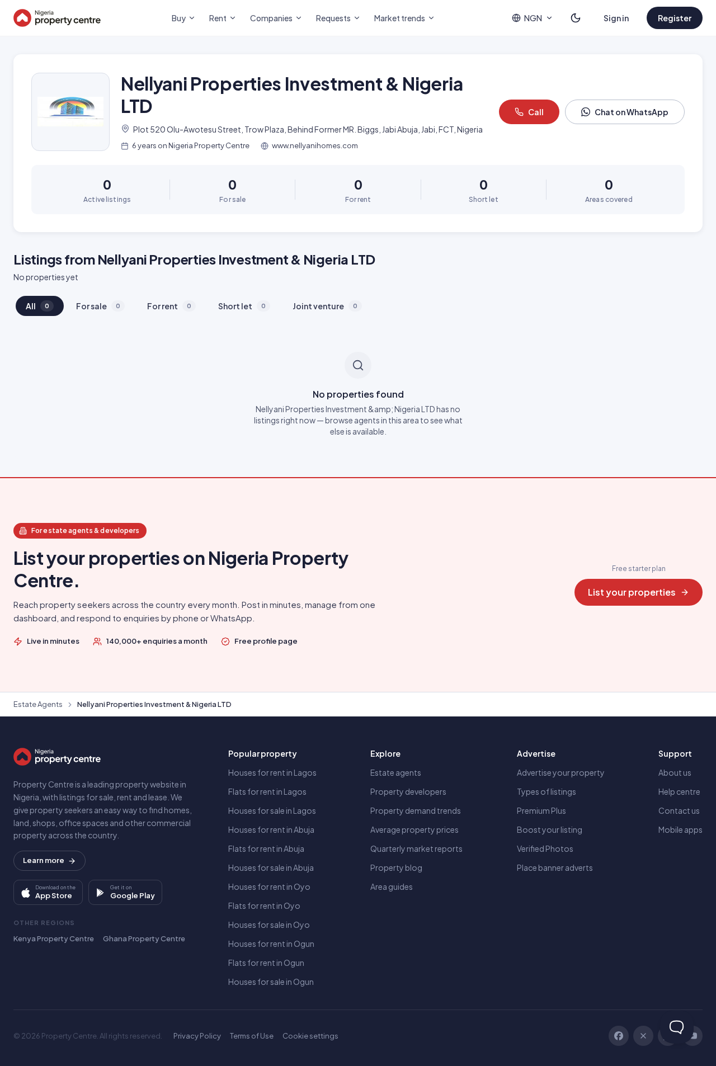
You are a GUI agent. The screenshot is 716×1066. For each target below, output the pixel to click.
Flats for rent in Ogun (266, 962)
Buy (179, 18)
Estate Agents (38, 704)
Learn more (43, 860)
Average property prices (414, 829)
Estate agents (395, 772)
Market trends (399, 18)
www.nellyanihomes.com (315, 145)
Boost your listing (549, 829)
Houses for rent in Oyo (269, 886)
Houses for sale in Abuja (271, 867)
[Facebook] (619, 1036)
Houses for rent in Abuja (271, 829)
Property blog (396, 867)
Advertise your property (561, 772)
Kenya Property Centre (53, 938)
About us (674, 772)
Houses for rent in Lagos (272, 772)
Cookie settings (310, 1035)
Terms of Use (252, 1035)
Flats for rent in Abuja (266, 848)
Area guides (391, 886)
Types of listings (546, 791)
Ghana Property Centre (144, 938)
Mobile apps (680, 829)
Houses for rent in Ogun (271, 943)
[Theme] (576, 18)
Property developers (408, 791)
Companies (271, 18)
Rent (218, 18)
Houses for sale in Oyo (269, 924)
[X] (643, 1036)
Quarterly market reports (416, 848)
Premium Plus (541, 810)
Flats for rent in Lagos (267, 791)
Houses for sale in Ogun (271, 982)
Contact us (679, 810)
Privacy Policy (197, 1035)
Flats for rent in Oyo (264, 905)
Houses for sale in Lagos (272, 810)
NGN (533, 18)
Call (536, 112)
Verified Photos (545, 848)
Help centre (679, 791)
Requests (333, 18)
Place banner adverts (555, 867)
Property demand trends (415, 810)
